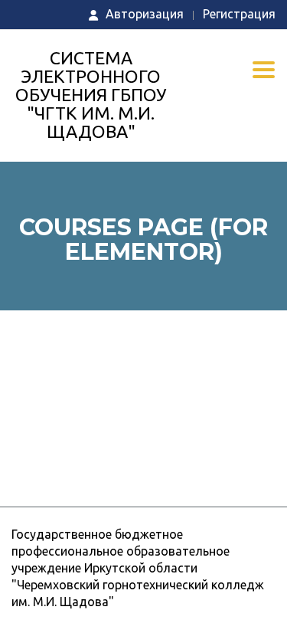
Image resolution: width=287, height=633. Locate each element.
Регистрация (239, 14)
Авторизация (145, 14)
